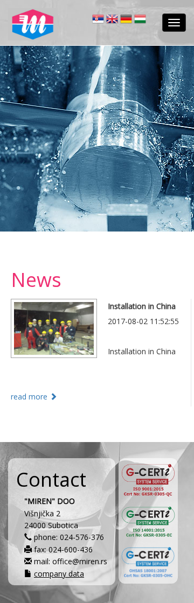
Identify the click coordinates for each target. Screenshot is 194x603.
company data (59, 574)
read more (30, 396)
